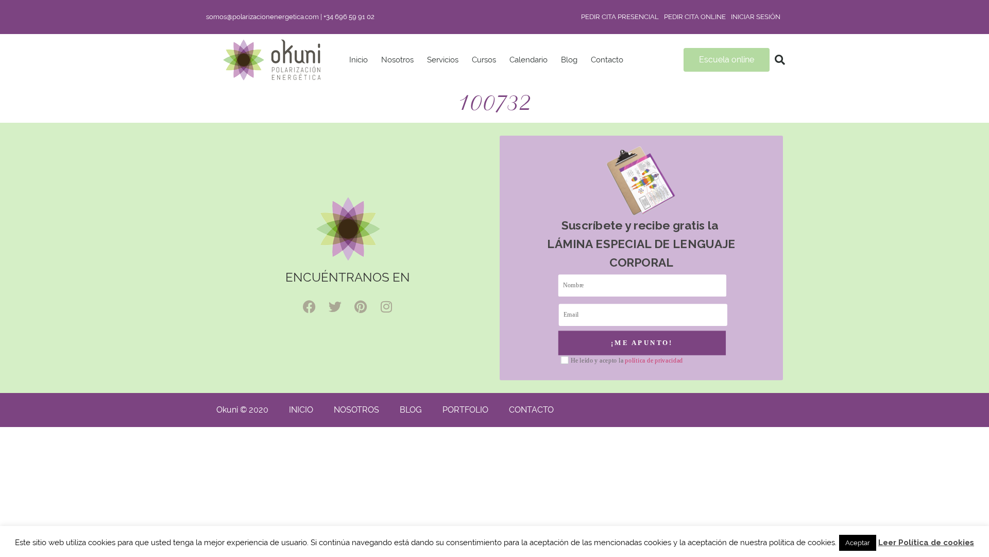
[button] (780, 60)
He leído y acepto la (627, 360)
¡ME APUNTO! (642, 342)
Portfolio (465, 410)
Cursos (484, 59)
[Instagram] (386, 307)
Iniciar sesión (755, 17)
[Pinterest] (360, 307)
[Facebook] (309, 307)
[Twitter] (335, 307)
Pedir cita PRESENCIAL (620, 17)
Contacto (607, 59)
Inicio (358, 59)
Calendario (528, 59)
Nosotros (397, 59)
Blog (569, 59)
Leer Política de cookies (926, 542)
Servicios (442, 59)
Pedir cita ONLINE (695, 17)
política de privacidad (654, 360)
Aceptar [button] (857, 543)
